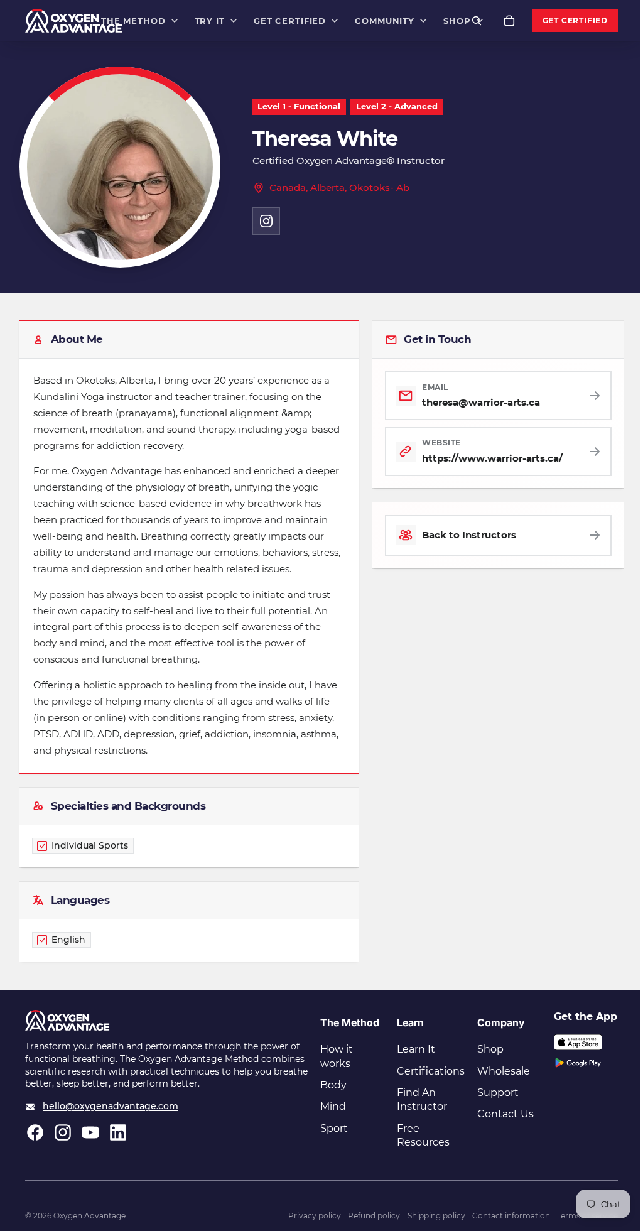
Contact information (511, 1215)
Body (333, 1085)
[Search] (476, 21)
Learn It (416, 1049)
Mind (333, 1106)
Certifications (431, 1071)
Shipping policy (436, 1215)
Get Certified (575, 20)
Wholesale (503, 1071)
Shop (490, 1049)
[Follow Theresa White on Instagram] (266, 221)
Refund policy (374, 1215)
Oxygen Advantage (89, 1215)
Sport (334, 1128)
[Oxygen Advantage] (73, 21)
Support (498, 1092)
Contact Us (505, 1114)
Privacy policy (314, 1215)
